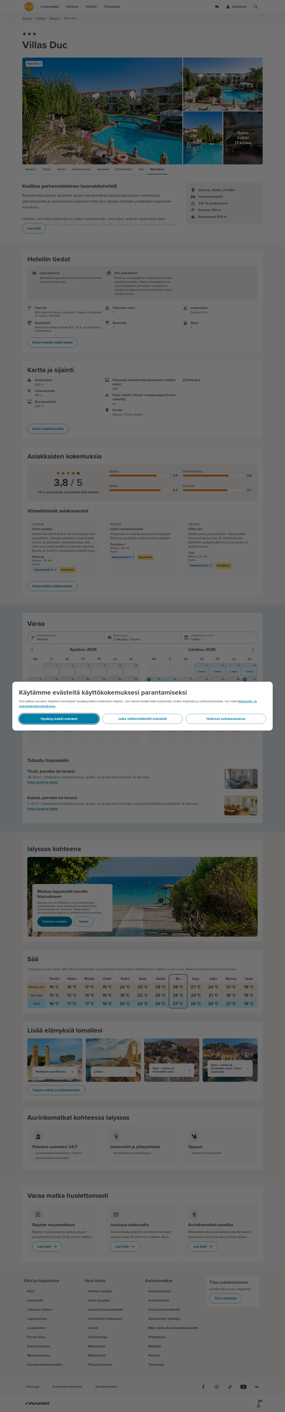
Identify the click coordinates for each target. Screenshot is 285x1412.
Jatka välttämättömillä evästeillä (142, 719)
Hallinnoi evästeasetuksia (226, 719)
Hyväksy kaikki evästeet (59, 719)
